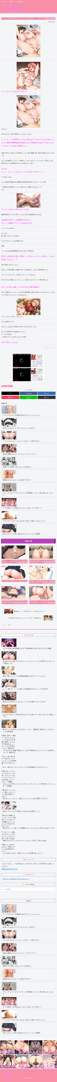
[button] (47, 397)
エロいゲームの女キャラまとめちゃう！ (16, 879)
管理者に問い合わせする (9, 869)
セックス (10, 386)
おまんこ (4, 386)
